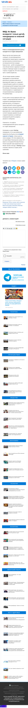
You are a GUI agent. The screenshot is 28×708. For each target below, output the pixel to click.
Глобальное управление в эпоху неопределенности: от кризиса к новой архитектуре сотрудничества (16, 548)
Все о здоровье (14, 8)
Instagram (11, 15)
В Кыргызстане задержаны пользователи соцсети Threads (15, 368)
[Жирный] (3, 228)
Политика (9, 21)
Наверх (23, 264)
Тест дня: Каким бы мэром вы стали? (16, 668)
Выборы (4, 6)
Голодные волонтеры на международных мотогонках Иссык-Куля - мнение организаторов (16, 411)
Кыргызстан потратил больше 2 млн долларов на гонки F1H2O (16, 477)
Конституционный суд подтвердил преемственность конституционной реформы (16, 540)
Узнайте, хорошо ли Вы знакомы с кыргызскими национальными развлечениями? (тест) (16, 677)
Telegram (13, 15)
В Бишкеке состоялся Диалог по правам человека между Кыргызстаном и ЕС (13, 186)
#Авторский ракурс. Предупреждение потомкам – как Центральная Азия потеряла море (16, 583)
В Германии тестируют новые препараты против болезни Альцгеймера (15, 641)
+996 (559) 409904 (10, 213)
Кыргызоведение (6, 8)
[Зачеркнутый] (9, 228)
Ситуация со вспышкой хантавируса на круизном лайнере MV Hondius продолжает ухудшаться (16, 634)
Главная (4, 21)
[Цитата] (13, 228)
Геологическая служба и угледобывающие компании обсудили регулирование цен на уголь (17, 489)
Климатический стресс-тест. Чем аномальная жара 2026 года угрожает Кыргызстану (17, 563)
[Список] (15, 228)
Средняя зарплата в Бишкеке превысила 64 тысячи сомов (15, 462)
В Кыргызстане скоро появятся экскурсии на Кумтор (15, 512)
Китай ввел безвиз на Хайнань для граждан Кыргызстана (16, 333)
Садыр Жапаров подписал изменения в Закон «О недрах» (17, 520)
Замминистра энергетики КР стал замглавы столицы (16, 317)
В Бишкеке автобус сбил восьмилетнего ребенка (14, 376)
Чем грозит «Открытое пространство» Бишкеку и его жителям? (17, 555)
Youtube (9, 15)
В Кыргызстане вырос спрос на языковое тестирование (15, 325)
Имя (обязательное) (20, 221)
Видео (17, 6)
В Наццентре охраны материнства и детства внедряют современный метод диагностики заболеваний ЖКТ (16, 649)
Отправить (7, 261)
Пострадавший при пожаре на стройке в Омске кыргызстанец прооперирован (15, 391)
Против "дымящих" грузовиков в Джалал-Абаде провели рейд (15, 419)
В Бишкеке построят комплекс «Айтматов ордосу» (15, 340)
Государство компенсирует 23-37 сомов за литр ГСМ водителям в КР (16, 469)
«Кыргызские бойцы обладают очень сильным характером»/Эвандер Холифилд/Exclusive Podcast (13, 303)
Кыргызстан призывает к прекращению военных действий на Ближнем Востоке (13, 189)
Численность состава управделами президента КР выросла (16, 348)
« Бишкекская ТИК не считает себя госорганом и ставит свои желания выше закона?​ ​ (14, 202)
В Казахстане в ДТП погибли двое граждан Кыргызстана (16, 383)
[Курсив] (5, 228)
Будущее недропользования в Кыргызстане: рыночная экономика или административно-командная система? (16, 506)
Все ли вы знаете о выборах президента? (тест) (15, 661)
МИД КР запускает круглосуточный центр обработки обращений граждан (13, 182)
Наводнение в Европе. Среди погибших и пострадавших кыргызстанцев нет (13, 195)
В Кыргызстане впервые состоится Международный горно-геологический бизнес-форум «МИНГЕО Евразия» (17, 497)
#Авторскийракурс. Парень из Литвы (16, 605)
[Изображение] (11, 228)
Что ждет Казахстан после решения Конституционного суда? (16, 532)
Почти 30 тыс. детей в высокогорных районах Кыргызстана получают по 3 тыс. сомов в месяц (16, 427)
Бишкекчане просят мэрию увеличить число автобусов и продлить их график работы (16, 403)
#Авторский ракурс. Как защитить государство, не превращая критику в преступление (16, 591)
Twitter (5, 15)
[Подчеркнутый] (7, 228)
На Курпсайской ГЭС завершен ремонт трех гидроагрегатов (15, 434)
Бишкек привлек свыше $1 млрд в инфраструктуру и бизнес (16, 446)
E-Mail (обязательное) (20, 225)
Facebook (7, 15)
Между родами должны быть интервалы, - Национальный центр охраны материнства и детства (16, 626)
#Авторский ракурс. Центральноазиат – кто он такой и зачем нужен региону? (17, 598)
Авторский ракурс (11, 6)
